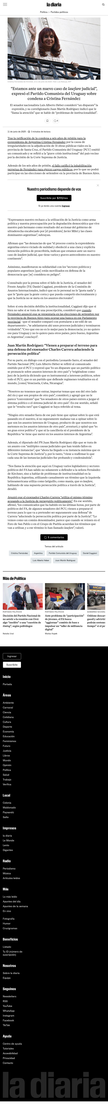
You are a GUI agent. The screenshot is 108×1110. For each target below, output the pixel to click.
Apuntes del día (12, 901)
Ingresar (12, 656)
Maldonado (9, 807)
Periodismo (9, 868)
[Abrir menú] (5, 4)
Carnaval (8, 707)
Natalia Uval (8, 633)
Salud (6, 774)
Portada (7, 684)
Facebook (8, 1020)
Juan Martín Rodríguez (65, 560)
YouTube (7, 1006)
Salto (6, 817)
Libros (6, 755)
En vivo (7, 911)
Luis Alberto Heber (41, 560)
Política (44, 12)
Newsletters (9, 996)
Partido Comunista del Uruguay (63, 553)
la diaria (7, 835)
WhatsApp (8, 1010)
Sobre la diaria (11, 973)
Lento (6, 845)
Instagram (8, 1015)
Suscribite (12, 664)
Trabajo (7, 779)
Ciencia (7, 712)
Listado (7, 946)
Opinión (7, 765)
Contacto (8, 1063)
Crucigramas (10, 928)
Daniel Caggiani (90, 553)
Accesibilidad (10, 1053)
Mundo (7, 760)
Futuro (6, 746)
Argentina (38, 553)
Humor (7, 923)
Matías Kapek (51, 633)
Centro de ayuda (12, 1043)
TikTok (6, 1025)
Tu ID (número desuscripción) (12, 953)
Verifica (7, 784)
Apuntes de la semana (15, 906)
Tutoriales (8, 1048)
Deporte (7, 726)
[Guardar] (47, 120)
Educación (9, 736)
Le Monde (8, 840)
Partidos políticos (59, 12)
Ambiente (8, 702)
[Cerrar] (97, 185)
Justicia (7, 750)
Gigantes (8, 850)
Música (7, 873)
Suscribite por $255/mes (54, 198)
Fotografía (8, 918)
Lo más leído (10, 896)
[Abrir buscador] (103, 4)
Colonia (7, 802)
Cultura (7, 722)
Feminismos (9, 741)
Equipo (7, 977)
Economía (8, 731)
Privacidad (9, 1058)
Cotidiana (8, 717)
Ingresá (66, 206)
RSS (5, 1001)
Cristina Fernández (19, 553)
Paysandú (8, 812)
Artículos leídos (11, 878)
